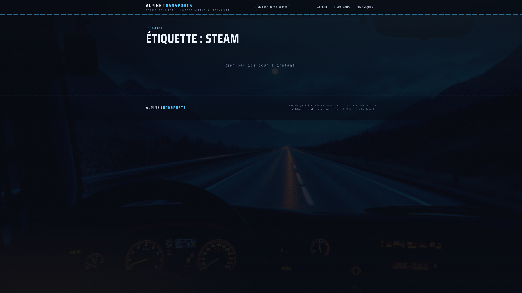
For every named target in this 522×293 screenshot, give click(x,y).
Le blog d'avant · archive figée (314, 109)
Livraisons (342, 7)
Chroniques (365, 7)
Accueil (322, 7)
